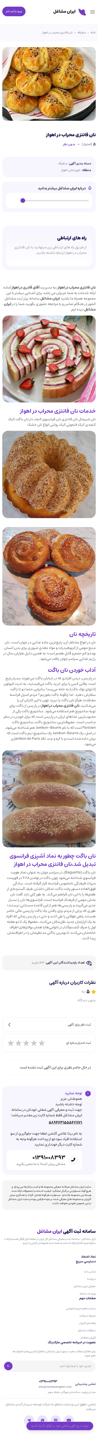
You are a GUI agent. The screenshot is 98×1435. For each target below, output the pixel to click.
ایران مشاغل (50, 298)
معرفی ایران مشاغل (85, 1286)
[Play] (14, 200)
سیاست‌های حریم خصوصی (81, 1308)
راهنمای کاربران (87, 1323)
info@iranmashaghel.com (55, 1387)
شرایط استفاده (88, 1315)
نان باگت (86, 856)
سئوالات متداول (87, 1330)
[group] (49, 200)
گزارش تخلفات (88, 1337)
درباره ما (91, 1279)
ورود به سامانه (88, 1293)
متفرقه (81, 32)
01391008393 (48, 1157)
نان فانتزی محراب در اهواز (57, 32)
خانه (93, 32)
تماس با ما (90, 1271)
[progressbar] (56, 200)
